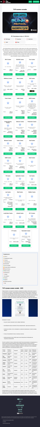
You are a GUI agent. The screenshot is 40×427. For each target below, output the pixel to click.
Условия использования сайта (8, 420)
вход (30, 1)
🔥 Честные (5, 260)
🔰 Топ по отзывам (6, 265)
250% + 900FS (34, 88)
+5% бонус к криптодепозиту (10, 132)
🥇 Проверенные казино (7, 258)
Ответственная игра (6, 423)
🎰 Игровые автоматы (7, 281)
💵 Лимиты (5, 277)
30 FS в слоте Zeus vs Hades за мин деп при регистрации (10, 204)
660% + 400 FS (10, 89)
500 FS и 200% (16, 241)
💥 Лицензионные (6, 261)
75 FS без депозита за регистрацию (34, 113)
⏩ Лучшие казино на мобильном (9, 267)
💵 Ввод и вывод (6, 270)
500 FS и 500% (22, 222)
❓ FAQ (4, 283)
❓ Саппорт (5, 274)
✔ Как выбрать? (6, 276)
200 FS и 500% (34, 184)
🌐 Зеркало (5, 279)
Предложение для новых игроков (34, 222)
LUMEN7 (35, 69)
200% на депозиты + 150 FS (22, 184)
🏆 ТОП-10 (5, 256)
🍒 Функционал (6, 263)
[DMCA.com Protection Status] (20, 413)
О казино (4, 421)
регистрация (36, 1)
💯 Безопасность (6, 272)
